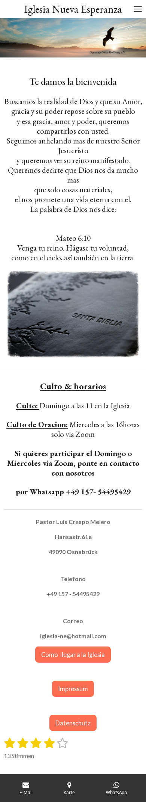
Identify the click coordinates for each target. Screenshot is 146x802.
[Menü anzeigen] (138, 9)
